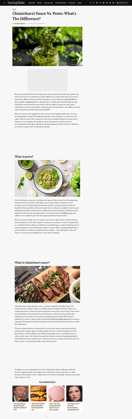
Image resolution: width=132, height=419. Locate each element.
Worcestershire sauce (60, 319)
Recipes (32, 3)
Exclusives (48, 3)
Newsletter (123, 3)
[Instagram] (107, 3)
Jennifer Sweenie (19, 23)
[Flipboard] (97, 3)
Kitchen (72, 3)
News (39, 3)
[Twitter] (94, 3)
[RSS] (113, 3)
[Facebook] (91, 3)
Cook (80, 3)
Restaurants (60, 3)
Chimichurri (30, 102)
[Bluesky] (104, 3)
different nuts (68, 213)
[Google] (110, 3)
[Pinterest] (100, 3)
